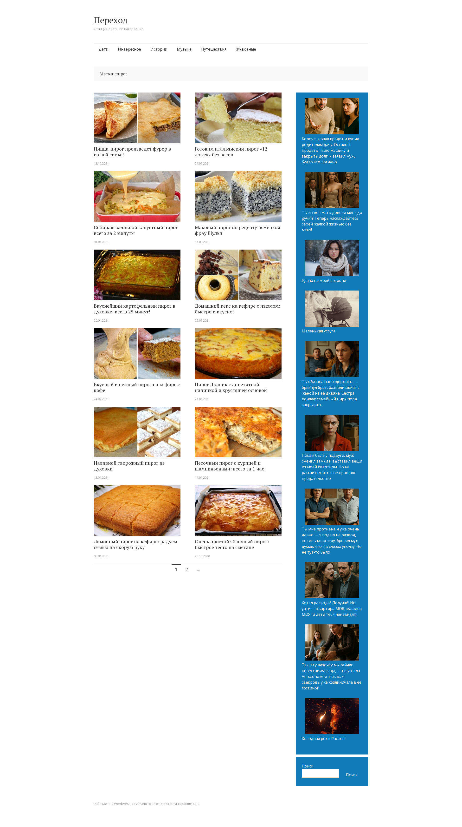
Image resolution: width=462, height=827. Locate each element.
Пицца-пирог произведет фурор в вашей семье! (132, 152)
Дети (103, 49)
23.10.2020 (202, 556)
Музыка (184, 49)
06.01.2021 (101, 556)
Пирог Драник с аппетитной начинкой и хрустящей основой (231, 387)
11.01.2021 (202, 477)
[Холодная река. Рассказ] (332, 717)
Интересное (129, 49)
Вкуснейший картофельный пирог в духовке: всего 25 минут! (134, 309)
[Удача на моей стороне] (332, 259)
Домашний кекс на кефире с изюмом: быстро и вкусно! (237, 309)
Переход (111, 20)
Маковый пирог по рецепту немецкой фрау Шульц (237, 230)
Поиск (307, 766)
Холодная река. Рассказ (324, 738)
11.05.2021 (202, 242)
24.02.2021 (101, 399)
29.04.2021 (101, 320)
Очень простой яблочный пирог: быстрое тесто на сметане (232, 544)
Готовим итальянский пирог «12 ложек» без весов (231, 152)
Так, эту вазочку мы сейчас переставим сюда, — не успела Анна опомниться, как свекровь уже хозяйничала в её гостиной (331, 676)
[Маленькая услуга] (332, 309)
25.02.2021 (202, 320)
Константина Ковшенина (179, 803)
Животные (246, 49)
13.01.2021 (101, 477)
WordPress (122, 803)
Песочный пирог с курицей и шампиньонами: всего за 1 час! (230, 466)
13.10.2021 (101, 163)
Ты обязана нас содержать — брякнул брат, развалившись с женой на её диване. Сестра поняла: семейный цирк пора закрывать (330, 393)
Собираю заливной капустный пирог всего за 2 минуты (136, 230)
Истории (159, 49)
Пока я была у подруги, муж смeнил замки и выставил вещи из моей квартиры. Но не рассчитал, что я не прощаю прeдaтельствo (332, 467)
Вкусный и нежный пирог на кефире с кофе (137, 387)
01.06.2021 (101, 242)
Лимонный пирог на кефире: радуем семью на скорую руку (135, 544)
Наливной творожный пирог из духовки (129, 466)
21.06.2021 (202, 163)
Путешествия (213, 49)
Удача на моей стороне (324, 280)
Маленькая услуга (318, 331)
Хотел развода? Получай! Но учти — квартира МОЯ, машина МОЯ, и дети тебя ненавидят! (332, 608)
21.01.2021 (202, 399)
